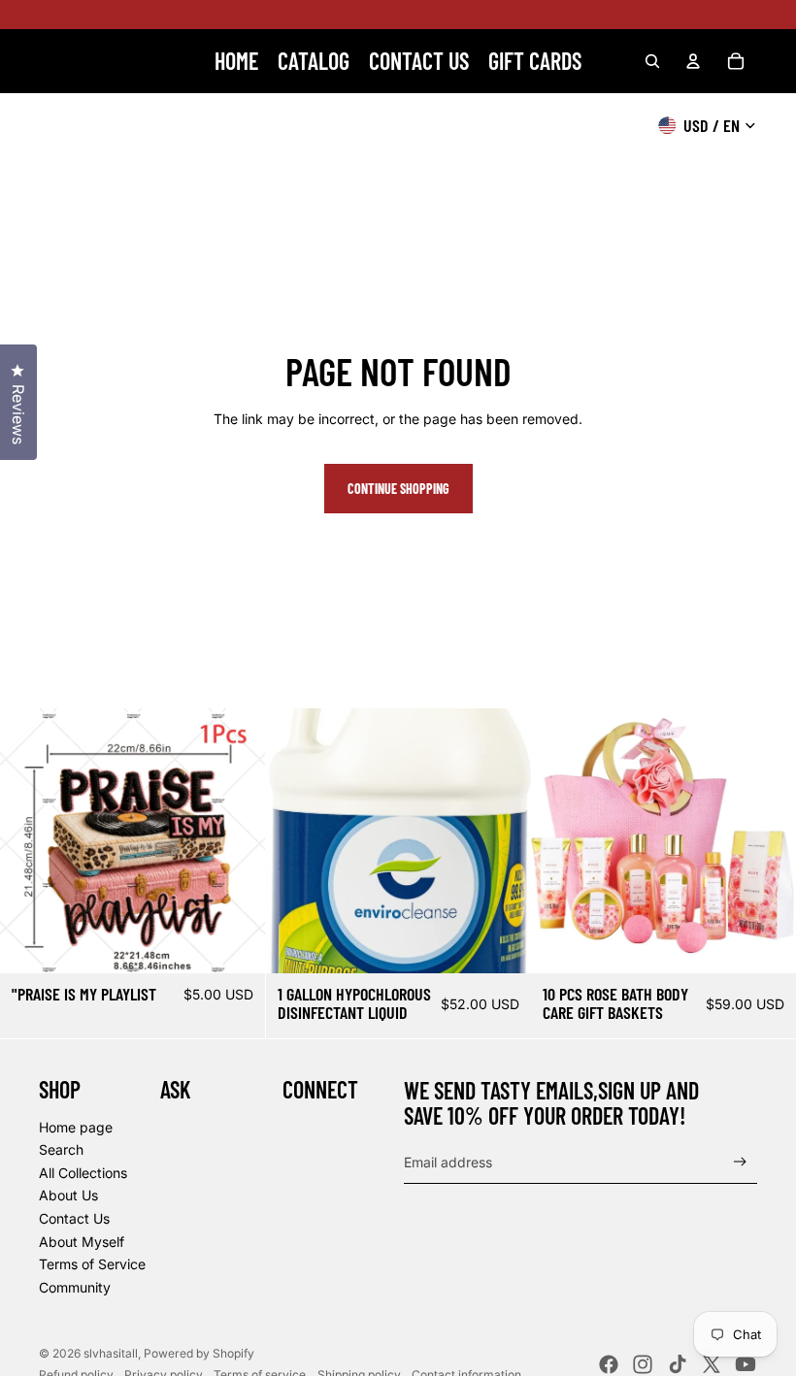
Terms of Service (92, 1264)
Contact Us (74, 1218)
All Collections (83, 1172)
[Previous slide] (29, 840)
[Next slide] (236, 840)
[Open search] (652, 61)
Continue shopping (398, 488)
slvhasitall (110, 1353)
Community (75, 1287)
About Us (68, 1195)
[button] (795, 1375)
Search (61, 1149)
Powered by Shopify (199, 1353)
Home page (76, 1127)
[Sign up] (740, 1162)
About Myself (81, 1241)
